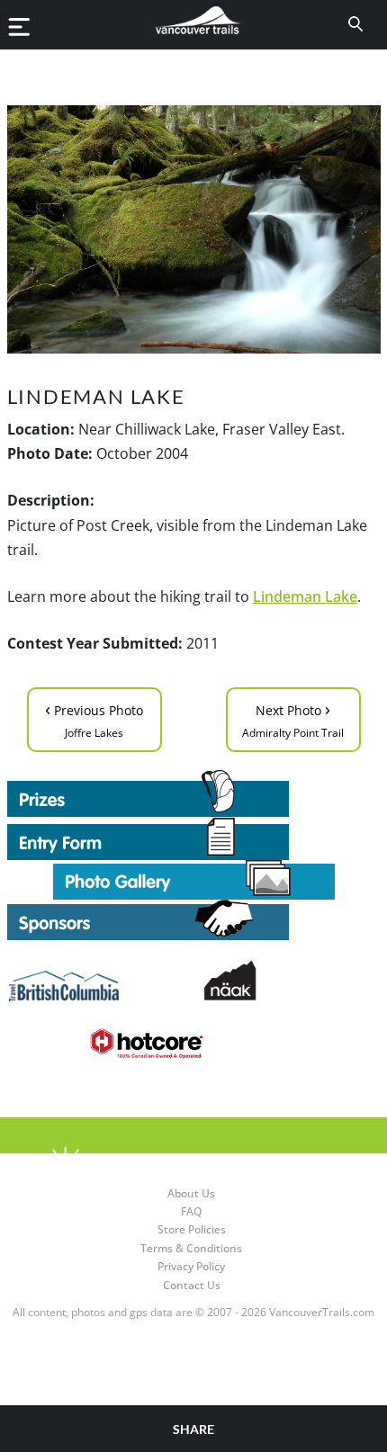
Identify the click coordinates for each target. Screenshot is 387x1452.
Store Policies (192, 1229)
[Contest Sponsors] (194, 920)
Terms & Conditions (191, 1248)
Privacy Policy (191, 1266)
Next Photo (293, 718)
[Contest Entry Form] (194, 838)
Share (193, 1429)
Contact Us (191, 1285)
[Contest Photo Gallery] (194, 879)
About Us (191, 1193)
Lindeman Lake (305, 596)
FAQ (191, 1211)
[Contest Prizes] (194, 793)
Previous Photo (94, 718)
